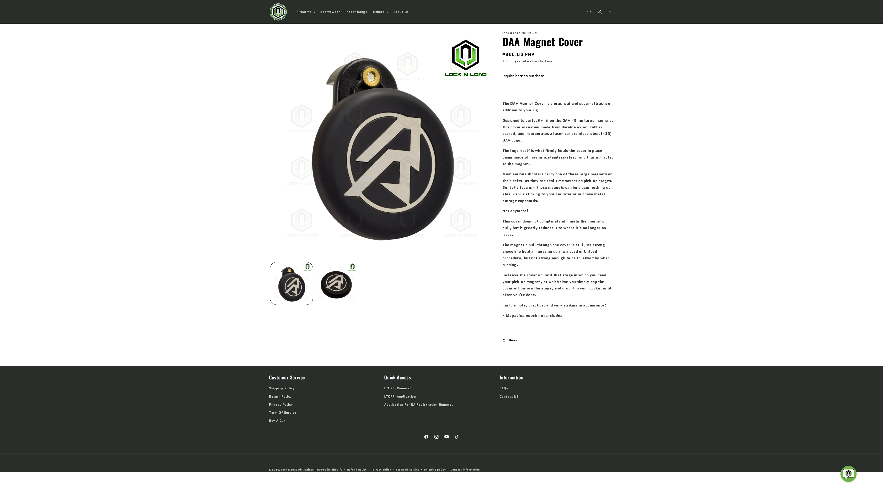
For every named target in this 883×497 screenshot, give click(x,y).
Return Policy (280, 396)
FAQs (504, 388)
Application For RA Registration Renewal (418, 404)
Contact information (465, 469)
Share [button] (512, 340)
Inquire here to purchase (523, 75)
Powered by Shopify (328, 469)
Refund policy (357, 469)
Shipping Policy (282, 388)
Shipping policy (435, 469)
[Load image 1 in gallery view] (291, 283)
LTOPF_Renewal (397, 388)
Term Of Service (282, 412)
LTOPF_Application (400, 396)
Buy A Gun (277, 420)
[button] (306, 12)
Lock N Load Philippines (297, 469)
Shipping (509, 61)
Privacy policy (381, 469)
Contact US (509, 396)
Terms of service (407, 469)
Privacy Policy (281, 404)
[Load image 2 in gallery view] (336, 283)
